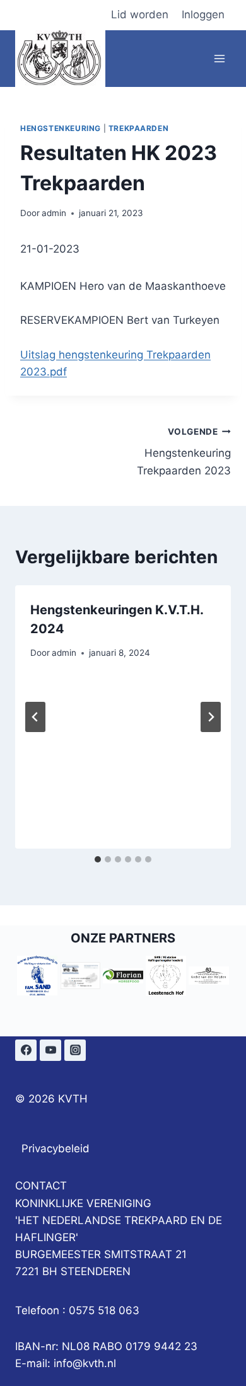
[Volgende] (211, 717)
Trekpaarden (138, 128)
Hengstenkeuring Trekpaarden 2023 (184, 452)
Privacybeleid (55, 1148)
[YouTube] (50, 1050)
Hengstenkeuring (60, 128)
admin (54, 213)
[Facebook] (26, 1050)
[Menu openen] (219, 58)
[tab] (98, 859)
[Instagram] (75, 1050)
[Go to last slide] (35, 717)
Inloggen (203, 14)
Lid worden (139, 14)
